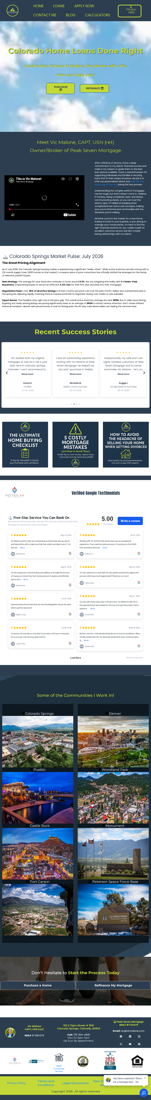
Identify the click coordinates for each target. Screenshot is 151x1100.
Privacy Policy (16, 1083)
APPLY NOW (84, 6)
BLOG (70, 15)
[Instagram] (139, 1036)
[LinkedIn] (130, 1036)
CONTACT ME (44, 15)
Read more (27, 374)
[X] (120, 1044)
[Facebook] (120, 1036)
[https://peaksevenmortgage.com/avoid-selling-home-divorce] (126, 445)
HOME (38, 6)
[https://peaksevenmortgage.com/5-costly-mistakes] (75, 445)
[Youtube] (130, 1044)
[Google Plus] (139, 1044)
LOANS (59, 6)
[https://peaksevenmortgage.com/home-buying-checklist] (25, 445)
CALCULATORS (97, 15)
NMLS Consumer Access (59, 1069)
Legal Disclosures (75, 1083)
